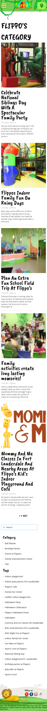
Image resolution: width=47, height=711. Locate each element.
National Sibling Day (14, 653)
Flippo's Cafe (11, 586)
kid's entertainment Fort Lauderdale (22, 628)
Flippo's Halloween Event (17, 612)
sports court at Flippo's (16, 648)
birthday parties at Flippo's (17, 664)
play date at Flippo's (14, 669)
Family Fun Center (13, 591)
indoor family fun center (16, 638)
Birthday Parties (12, 548)
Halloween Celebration (16, 607)
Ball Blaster (10, 543)
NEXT (25, 515)
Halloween (10, 617)
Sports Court (11, 674)
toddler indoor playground (17, 597)
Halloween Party (13, 602)
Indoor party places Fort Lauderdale (22, 581)
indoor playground (14, 576)
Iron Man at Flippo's (14, 643)
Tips (7, 564)
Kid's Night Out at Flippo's (17, 633)
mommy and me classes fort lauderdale (24, 622)
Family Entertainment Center (18, 558)
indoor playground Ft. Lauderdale (21, 659)
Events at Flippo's (13, 553)
